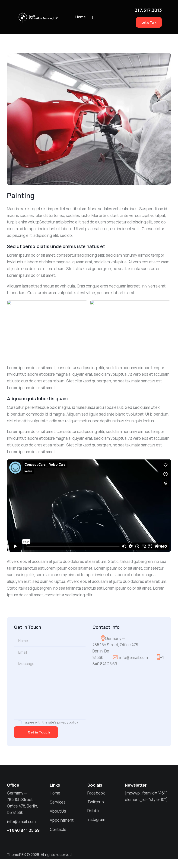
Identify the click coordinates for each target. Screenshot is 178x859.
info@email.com (133, 657)
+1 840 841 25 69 (23, 830)
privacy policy (67, 722)
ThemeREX (16, 854)
